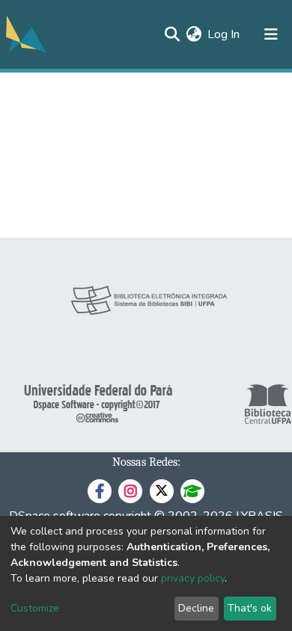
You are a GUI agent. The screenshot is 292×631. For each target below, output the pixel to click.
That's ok (250, 608)
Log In (224, 34)
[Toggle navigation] (271, 34)
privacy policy (193, 578)
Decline (196, 608)
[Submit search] (171, 34)
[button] (193, 34)
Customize (34, 608)
